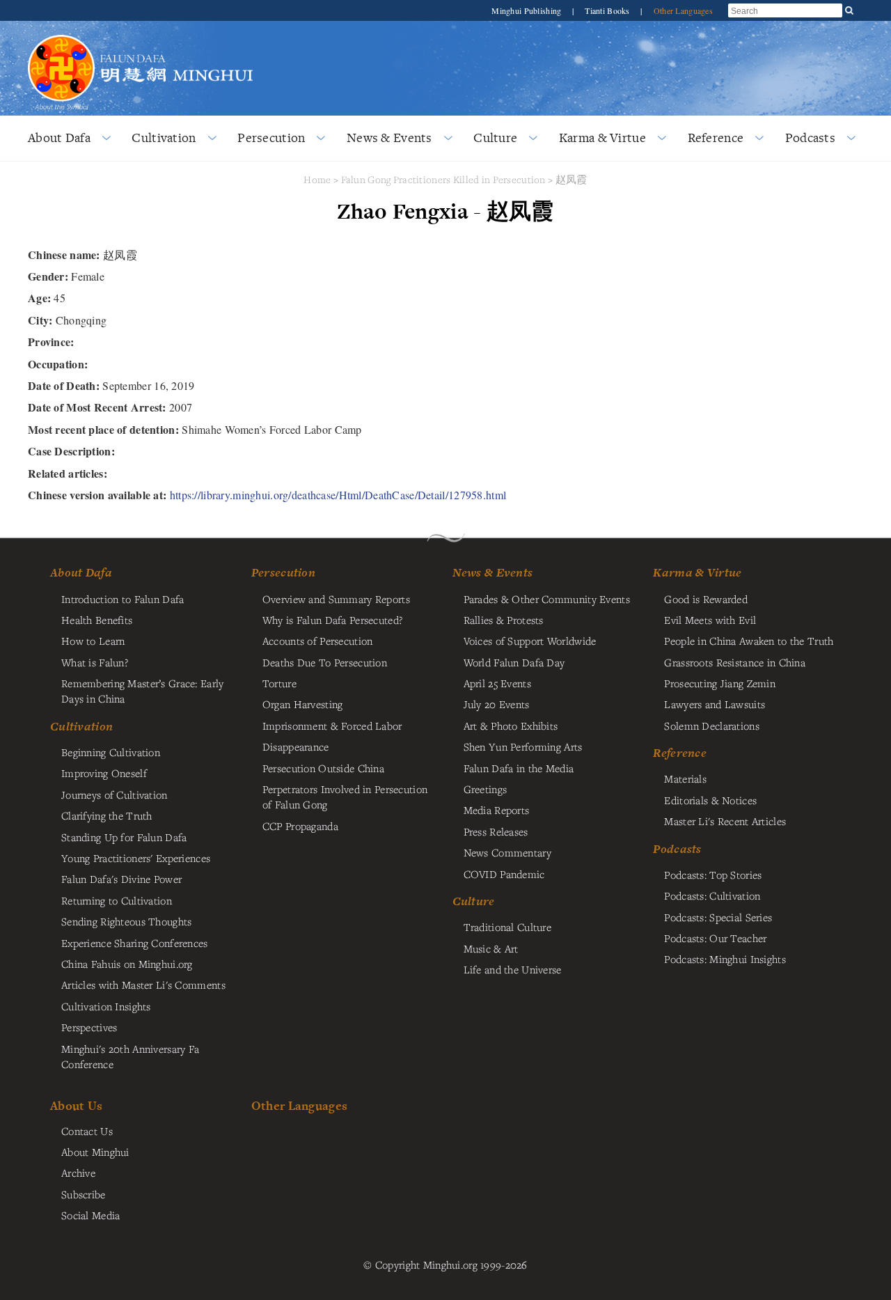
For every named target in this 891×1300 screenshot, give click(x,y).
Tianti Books (608, 10)
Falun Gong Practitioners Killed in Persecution (445, 179)
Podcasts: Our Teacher (715, 938)
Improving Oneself (104, 773)
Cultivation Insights (106, 1006)
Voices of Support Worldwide (530, 641)
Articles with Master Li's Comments (143, 985)
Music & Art (491, 948)
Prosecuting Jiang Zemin (719, 683)
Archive (78, 1173)
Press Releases (496, 831)
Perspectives (89, 1027)
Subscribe (83, 1194)
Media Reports (497, 810)
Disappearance (295, 746)
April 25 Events (497, 683)
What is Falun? (94, 662)
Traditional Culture (507, 927)
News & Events (389, 137)
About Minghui (95, 1152)
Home (317, 179)
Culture (495, 137)
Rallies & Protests (504, 620)
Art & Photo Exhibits (511, 726)
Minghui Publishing (527, 10)
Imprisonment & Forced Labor (332, 726)
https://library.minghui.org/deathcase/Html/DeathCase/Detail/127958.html (338, 494)
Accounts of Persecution (317, 641)
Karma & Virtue (602, 137)
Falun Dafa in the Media (519, 768)
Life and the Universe (513, 969)
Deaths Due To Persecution (324, 662)
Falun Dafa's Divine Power (121, 879)
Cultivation (164, 137)
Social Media (90, 1215)
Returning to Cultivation (116, 900)
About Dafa (59, 137)
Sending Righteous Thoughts (126, 921)
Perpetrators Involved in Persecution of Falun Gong (344, 796)
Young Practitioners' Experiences (135, 858)
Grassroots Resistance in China (734, 662)
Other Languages (683, 10)
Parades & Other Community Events (547, 599)
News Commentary (507, 852)
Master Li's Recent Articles (725, 821)
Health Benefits (96, 620)
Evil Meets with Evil (710, 620)
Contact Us (87, 1131)
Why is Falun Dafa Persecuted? (332, 620)
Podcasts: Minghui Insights (725, 959)
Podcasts (810, 137)
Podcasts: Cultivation (712, 895)
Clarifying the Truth (106, 815)
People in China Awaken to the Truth (748, 641)
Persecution (271, 137)
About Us (76, 1105)
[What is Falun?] (61, 33)
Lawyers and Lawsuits (714, 704)
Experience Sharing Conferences (134, 943)
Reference (716, 137)
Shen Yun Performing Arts (523, 746)
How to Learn (93, 641)
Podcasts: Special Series (718, 917)
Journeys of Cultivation (114, 794)
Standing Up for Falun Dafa (124, 837)
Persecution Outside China (323, 768)
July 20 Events (497, 704)
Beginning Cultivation (110, 752)
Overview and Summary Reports (336, 599)
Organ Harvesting (302, 704)
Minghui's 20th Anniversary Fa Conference (130, 1056)
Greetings (485, 789)
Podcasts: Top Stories (713, 875)
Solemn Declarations (711, 726)
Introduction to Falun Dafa (122, 599)
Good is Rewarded (706, 599)
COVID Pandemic (504, 874)
